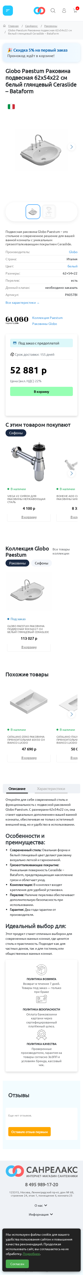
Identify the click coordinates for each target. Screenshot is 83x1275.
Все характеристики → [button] (23, 302)
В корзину (41, 391)
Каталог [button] (8, 10)
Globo (73, 252)
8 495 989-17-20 (41, 1184)
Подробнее (31, 1254)
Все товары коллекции (61, 551)
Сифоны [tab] (16, 433)
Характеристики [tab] (51, 788)
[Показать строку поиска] (53, 11)
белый (72, 266)
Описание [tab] (17, 788)
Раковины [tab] (17, 563)
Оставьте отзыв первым (29, 1132)
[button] (71, 146)
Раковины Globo (44, 323)
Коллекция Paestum (47, 317)
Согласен (17, 1264)
